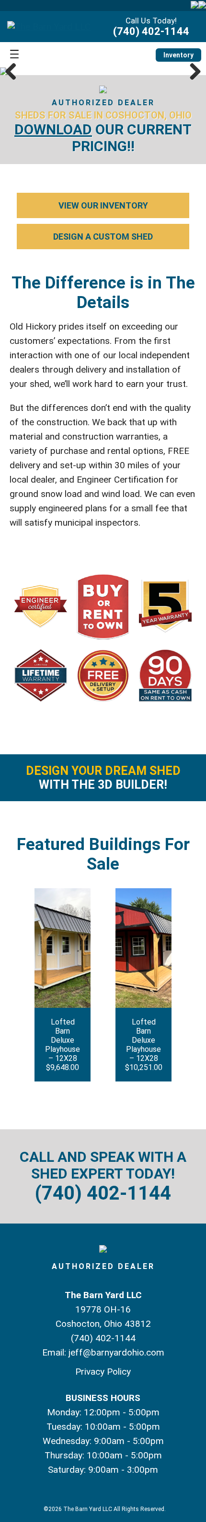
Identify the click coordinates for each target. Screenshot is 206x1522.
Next (191, 71)
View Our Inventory (103, 205)
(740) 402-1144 (151, 31)
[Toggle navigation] (14, 54)
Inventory (178, 55)
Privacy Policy (103, 1371)
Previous (14, 71)
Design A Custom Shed (103, 237)
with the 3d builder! (103, 778)
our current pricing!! (103, 137)
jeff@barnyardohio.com (116, 1352)
